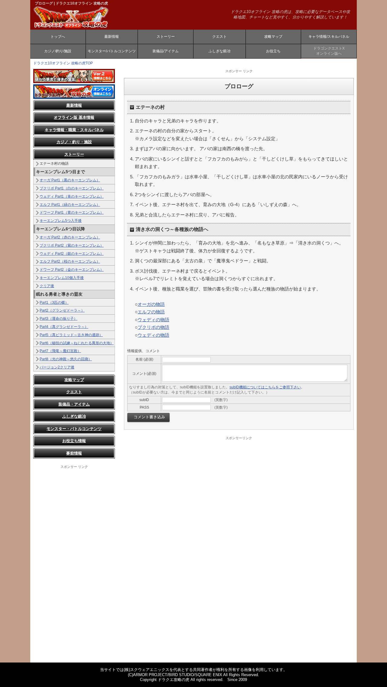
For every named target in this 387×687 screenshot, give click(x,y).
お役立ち (273, 51)
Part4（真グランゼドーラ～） (64, 327)
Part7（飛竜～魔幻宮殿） (60, 351)
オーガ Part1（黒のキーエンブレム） (70, 180)
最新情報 (111, 36)
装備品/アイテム (165, 51)
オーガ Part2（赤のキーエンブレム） (70, 237)
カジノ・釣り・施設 (74, 142)
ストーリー (166, 36)
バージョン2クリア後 (57, 367)
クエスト (219, 36)
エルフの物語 (151, 311)
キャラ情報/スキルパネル (328, 36)
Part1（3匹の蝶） (54, 302)
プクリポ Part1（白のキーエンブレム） (72, 188)
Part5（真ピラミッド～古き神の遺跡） (71, 335)
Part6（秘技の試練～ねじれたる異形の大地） (77, 343)
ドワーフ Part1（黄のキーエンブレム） (72, 212)
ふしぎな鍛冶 (219, 51)
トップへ (57, 36)
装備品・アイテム (74, 404)
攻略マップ (273, 36)
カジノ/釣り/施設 (57, 51)
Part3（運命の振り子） (58, 318)
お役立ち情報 (74, 441)
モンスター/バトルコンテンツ (112, 51)
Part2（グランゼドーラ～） (62, 310)
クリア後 (47, 286)
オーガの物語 (151, 304)
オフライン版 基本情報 (74, 117)
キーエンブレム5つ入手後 (61, 221)
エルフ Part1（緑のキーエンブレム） (70, 205)
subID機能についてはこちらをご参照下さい (265, 387)
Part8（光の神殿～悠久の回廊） (66, 359)
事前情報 (74, 453)
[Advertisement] (74, 559)
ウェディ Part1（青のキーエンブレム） (72, 196)
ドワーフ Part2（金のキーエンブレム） (72, 269)
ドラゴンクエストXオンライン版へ (329, 51)
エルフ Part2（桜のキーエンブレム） (70, 261)
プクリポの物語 (153, 327)
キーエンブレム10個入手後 (62, 278)
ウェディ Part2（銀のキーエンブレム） (72, 253)
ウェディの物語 (153, 319)
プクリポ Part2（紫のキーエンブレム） (72, 245)
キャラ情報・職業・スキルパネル (74, 130)
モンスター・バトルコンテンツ (74, 428)
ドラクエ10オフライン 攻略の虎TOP (63, 63)
